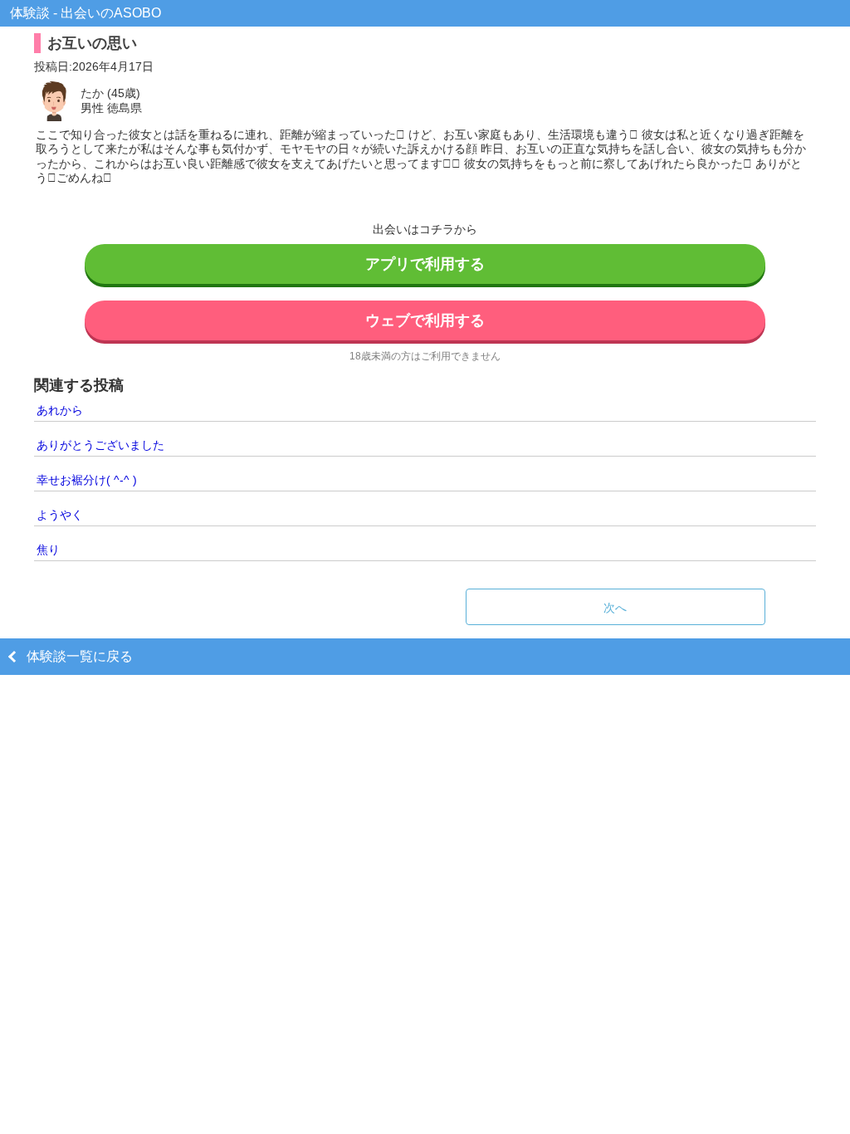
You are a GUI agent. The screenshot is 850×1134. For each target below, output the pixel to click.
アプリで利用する (425, 264)
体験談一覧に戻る (80, 656)
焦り (48, 549)
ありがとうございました (100, 445)
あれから (60, 410)
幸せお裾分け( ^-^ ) (87, 479)
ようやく (60, 514)
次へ (615, 607)
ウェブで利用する (425, 320)
